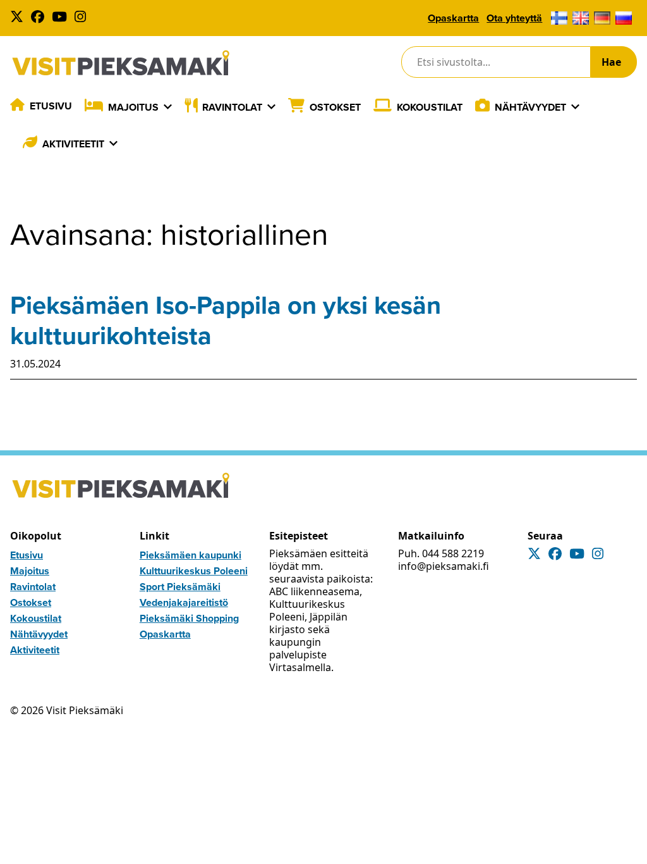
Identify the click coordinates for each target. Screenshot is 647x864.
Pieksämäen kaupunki (190, 555)
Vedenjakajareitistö (184, 602)
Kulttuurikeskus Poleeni (194, 571)
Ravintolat (232, 107)
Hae (611, 62)
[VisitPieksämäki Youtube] (62, 18)
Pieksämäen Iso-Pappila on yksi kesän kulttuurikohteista (225, 320)
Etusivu (51, 106)
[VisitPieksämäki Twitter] (19, 18)
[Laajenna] (168, 107)
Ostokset (335, 107)
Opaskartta (453, 18)
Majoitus (133, 107)
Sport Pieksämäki (180, 586)
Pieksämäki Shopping (189, 618)
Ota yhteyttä (514, 18)
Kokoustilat (430, 107)
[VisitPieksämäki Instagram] (83, 18)
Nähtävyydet (530, 107)
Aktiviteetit (73, 144)
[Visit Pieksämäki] (120, 62)
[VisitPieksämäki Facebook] (40, 18)
